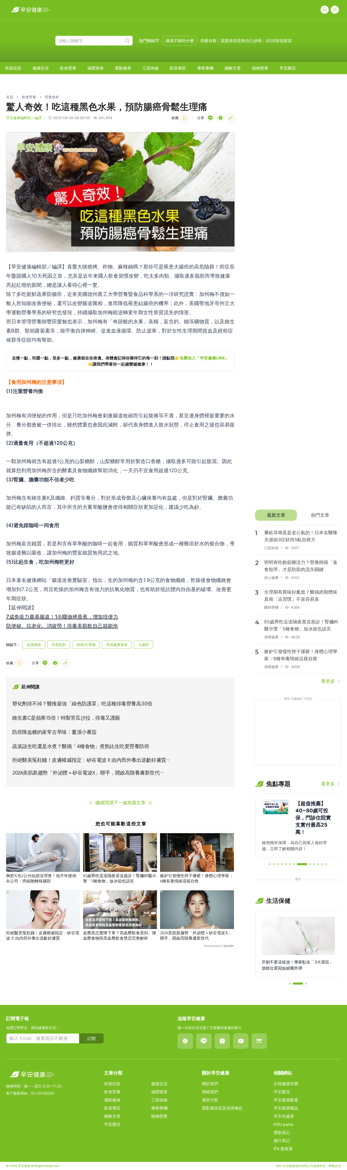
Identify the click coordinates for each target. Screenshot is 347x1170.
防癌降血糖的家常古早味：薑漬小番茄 (54, 732)
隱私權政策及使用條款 (222, 1108)
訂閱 (91, 1038)
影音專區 (178, 68)
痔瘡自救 (208, 40)
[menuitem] (13, 68)
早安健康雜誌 (286, 1108)
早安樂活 (287, 68)
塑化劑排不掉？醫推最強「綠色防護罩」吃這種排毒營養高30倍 (82, 704)
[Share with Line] (210, 118)
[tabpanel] (298, 605)
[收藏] (185, 118)
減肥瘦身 (95, 68)
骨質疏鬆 (59, 644)
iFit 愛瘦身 (283, 1148)
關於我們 (210, 1083)
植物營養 (260, 68)
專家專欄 (205, 68)
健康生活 (41, 68)
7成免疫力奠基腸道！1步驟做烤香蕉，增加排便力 (62, 617)
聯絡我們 (210, 1091)
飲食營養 (68, 68)
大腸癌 (143, 644)
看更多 (328, 681)
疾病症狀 (13, 68)
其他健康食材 (117, 644)
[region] (120, 361)
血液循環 (34, 644)
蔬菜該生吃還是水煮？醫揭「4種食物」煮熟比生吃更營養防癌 (80, 746)
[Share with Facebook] (220, 118)
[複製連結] (231, 118)
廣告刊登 (210, 1099)
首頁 (9, 97)
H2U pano (283, 1124)
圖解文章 (233, 68)
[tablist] (298, 515)
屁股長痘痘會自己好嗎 (241, 40)
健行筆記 (282, 1140)
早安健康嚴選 (286, 1099)
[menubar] (150, 68)
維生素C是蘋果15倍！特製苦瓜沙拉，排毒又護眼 (66, 718)
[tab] (276, 515)
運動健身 (123, 68)
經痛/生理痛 (86, 644)
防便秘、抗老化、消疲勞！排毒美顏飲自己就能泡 (62, 626)
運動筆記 (282, 1132)
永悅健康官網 (286, 1083)
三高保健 (150, 68)
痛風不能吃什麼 (180, 40)
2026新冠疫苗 (278, 40)
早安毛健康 (284, 1116)
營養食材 (52, 97)
